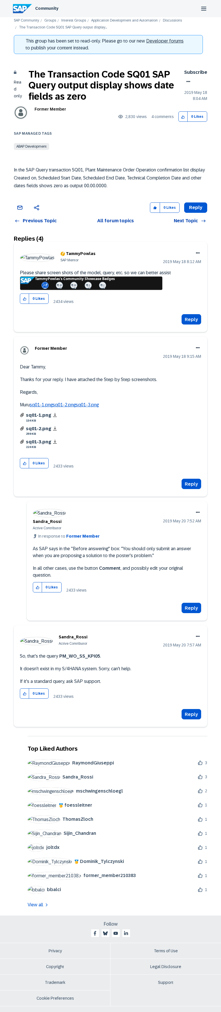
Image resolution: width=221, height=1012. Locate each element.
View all (35, 904)
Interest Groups (73, 20)
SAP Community (26, 20)
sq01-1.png (41, 404)
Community (46, 8)
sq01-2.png (64, 404)
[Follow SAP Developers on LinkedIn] (126, 933)
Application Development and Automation (124, 20)
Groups (50, 20)
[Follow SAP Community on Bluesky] (105, 933)
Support (166, 982)
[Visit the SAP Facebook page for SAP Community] (95, 933)
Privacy (55, 951)
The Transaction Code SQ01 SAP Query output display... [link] (63, 27)
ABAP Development (31, 146)
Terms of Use (166, 951)
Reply (191, 319)
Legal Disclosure (165, 966)
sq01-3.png (87, 404)
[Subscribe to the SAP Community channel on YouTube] (115, 933)
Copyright (55, 966)
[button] (183, 117)
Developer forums (165, 40)
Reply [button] (195, 207)
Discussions (172, 20)
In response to (69, 536)
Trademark (55, 982)
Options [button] (187, 81)
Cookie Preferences (55, 998)
